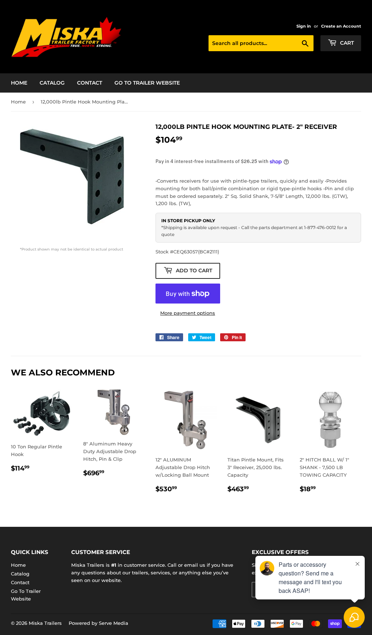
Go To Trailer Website (147, 83)
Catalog (52, 83)
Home (19, 83)
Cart (346, 43)
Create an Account (341, 26)
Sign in (303, 26)
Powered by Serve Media (98, 623)
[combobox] (261, 43)
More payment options (187, 313)
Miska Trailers (45, 623)
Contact (89, 83)
